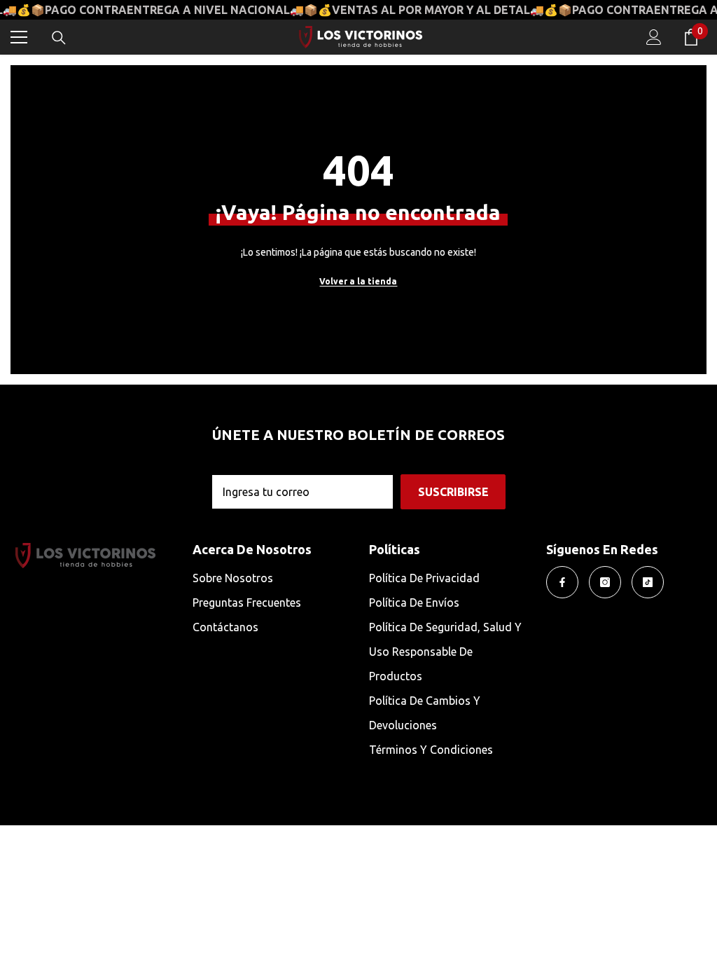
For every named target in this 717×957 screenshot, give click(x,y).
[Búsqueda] (58, 37)
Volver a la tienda (358, 281)
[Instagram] (605, 582)
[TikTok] (648, 582)
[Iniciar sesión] (654, 37)
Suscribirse (453, 492)
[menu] (19, 37)
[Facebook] (562, 582)
